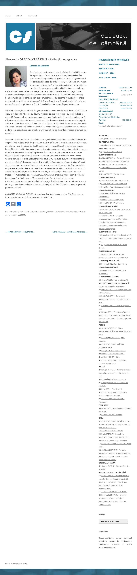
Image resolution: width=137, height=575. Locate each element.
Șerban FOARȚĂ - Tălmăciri (111, 415)
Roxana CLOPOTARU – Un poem (114, 495)
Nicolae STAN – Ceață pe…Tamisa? (115, 312)
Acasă (7, 16)
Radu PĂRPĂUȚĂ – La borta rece (114, 183)
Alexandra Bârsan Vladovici (66, 212)
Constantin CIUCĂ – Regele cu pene (115, 421)
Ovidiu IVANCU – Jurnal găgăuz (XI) (114, 280)
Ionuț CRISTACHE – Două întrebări (113, 139)
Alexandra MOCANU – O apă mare (115, 437)
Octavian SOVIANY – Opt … (112, 328)
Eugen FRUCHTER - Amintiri (111, 151)
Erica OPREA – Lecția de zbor (112, 254)
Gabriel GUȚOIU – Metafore (112, 498)
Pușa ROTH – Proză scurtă (111, 389)
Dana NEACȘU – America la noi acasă (70, 231)
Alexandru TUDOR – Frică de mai (114, 482)
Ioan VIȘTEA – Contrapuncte (112, 200)
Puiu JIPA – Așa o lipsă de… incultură (115, 187)
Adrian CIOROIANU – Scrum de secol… (115, 158)
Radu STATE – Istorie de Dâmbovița (114, 161)
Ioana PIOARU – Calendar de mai (114, 257)
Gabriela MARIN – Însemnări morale (115, 453)
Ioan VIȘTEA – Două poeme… (112, 354)
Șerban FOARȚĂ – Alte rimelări (113, 286)
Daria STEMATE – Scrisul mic (112, 434)
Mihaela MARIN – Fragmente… (19, 231)
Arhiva (19, 16)
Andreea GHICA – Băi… (110, 357)
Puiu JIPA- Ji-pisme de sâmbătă (113, 350)
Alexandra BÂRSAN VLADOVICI (34, 212)
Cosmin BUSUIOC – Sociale (112, 431)
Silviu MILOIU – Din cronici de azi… (114, 164)
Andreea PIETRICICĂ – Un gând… (114, 492)
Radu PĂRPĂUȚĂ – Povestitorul (113, 379)
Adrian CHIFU (126, 95)
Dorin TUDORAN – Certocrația (113, 296)
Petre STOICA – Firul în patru (112, 203)
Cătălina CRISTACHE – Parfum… (113, 450)
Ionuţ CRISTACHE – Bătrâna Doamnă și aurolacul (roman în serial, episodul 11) (114, 373)
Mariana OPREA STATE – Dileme (114, 440)
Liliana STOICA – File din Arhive (112, 174)
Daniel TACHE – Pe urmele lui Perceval (115, 145)
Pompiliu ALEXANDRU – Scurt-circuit (114, 180)
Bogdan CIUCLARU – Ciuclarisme (114, 264)
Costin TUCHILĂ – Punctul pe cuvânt (115, 315)
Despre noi (32, 16)
